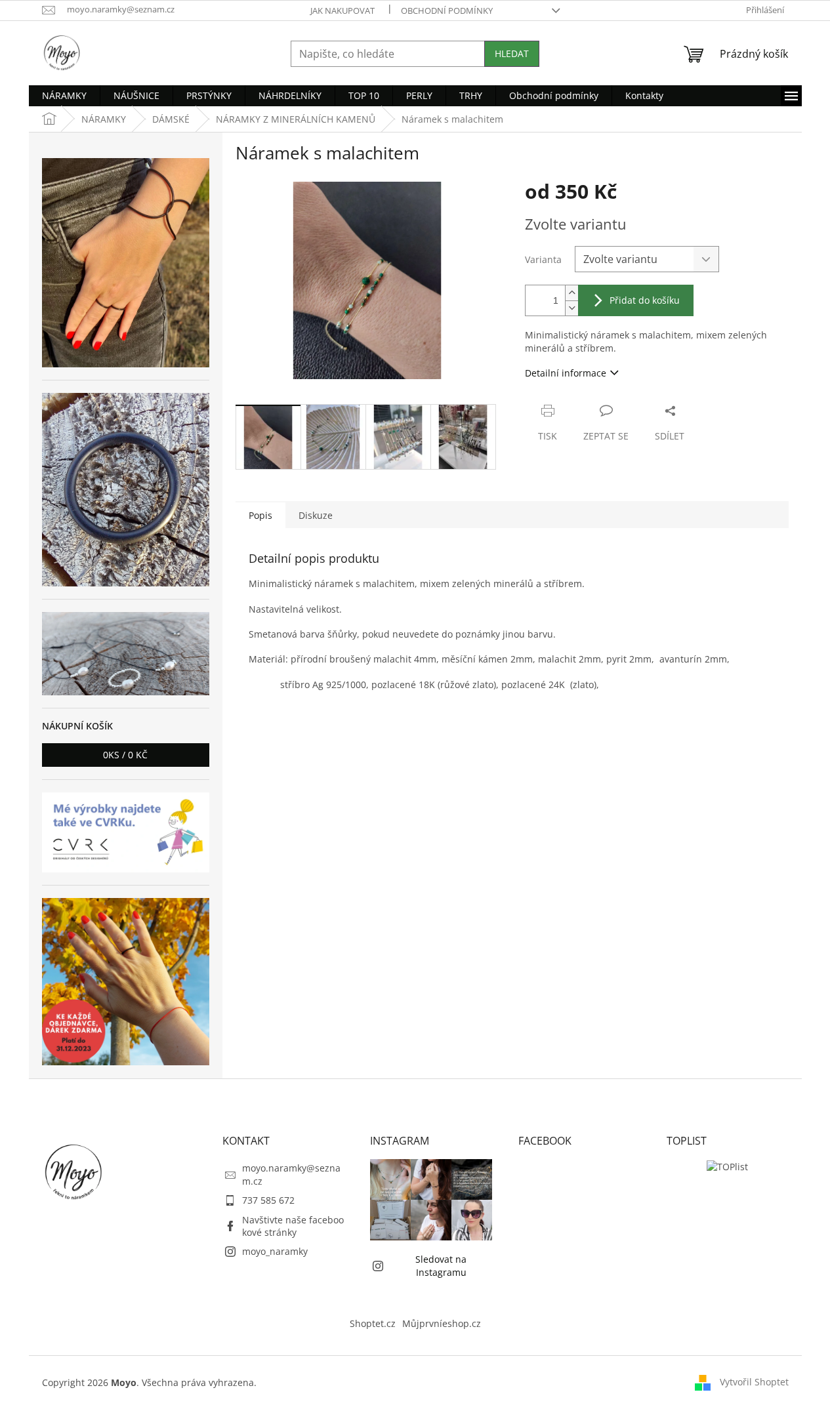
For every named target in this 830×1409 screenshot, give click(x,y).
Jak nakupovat (342, 10)
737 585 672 (268, 1200)
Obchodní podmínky (447, 10)
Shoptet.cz (373, 1323)
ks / (125, 754)
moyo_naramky (275, 1251)
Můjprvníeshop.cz (441, 1323)
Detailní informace (565, 373)
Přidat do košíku (645, 300)
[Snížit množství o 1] (571, 308)
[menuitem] (64, 95)
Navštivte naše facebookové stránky (293, 1226)
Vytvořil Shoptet (754, 1382)
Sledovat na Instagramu (441, 1265)
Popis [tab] (260, 515)
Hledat (512, 53)
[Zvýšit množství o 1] (571, 292)
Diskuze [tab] (316, 515)
